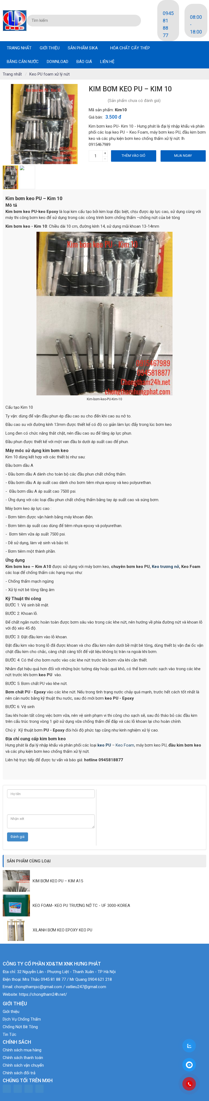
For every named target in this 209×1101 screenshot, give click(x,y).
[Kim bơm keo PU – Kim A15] (18, 881)
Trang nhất (19, 48)
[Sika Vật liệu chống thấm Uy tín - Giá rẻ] (15, 20)
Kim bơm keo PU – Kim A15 (58, 881)
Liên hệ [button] (107, 61)
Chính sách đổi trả (19, 1072)
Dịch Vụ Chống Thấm (22, 1019)
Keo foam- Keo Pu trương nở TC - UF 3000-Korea (81, 905)
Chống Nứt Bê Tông (20, 1026)
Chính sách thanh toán (23, 1057)
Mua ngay (183, 156)
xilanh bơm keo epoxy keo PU (62, 930)
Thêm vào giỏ (133, 156)
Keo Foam (125, 745)
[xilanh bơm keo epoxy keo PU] (18, 930)
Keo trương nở (165, 566)
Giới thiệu (11, 1011)
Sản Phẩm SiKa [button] (83, 48)
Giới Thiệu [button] (50, 48)
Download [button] (57, 61)
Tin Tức (9, 1034)
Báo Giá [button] (84, 61)
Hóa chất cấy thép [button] (130, 48)
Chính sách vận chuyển (23, 1065)
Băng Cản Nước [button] (23, 61)
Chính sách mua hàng (22, 1050)
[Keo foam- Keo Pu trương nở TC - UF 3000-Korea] (18, 905)
